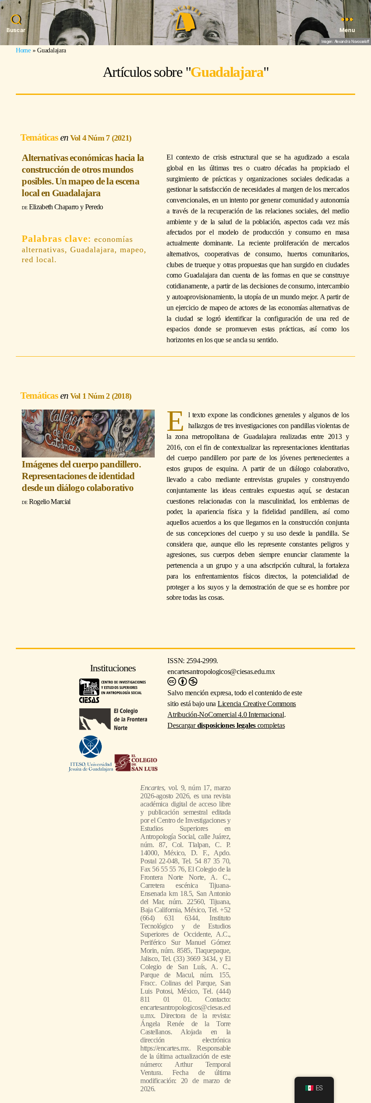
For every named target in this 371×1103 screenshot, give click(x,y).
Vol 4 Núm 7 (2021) (100, 137)
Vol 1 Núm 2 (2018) (100, 396)
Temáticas (40, 137)
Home (23, 50)
